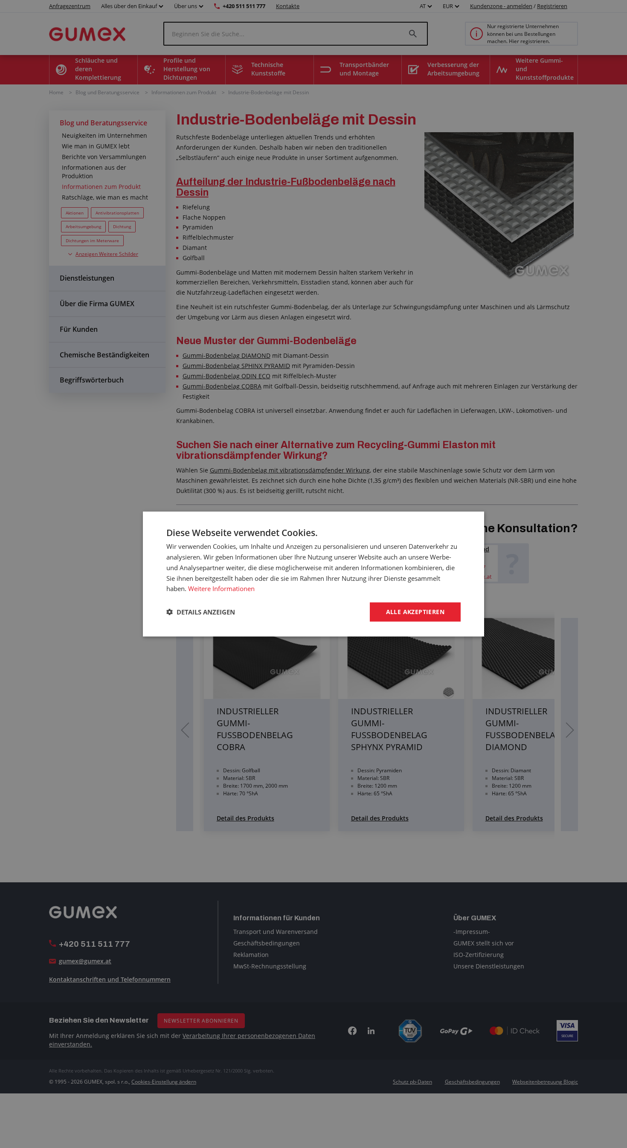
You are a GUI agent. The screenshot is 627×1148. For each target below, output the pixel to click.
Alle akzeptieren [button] (415, 612)
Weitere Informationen (221, 588)
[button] (200, 612)
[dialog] (313, 574)
